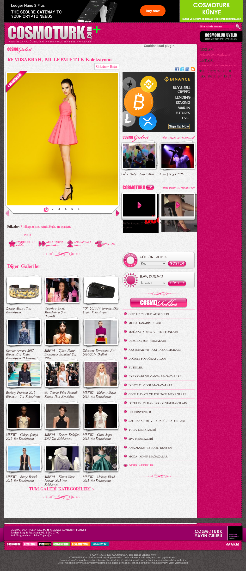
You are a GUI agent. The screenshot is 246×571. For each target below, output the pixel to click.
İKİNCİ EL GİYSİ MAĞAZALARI (150, 385)
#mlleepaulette (30, 226)
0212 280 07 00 (50, 532)
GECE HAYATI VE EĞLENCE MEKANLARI (157, 394)
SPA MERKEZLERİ (141, 438)
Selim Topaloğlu (42, 535)
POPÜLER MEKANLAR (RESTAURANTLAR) (158, 403)
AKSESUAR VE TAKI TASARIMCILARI (155, 349)
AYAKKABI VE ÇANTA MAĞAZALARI (155, 376)
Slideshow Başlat (106, 66)
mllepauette (64, 226)
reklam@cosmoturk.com (214, 54)
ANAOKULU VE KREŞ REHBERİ (150, 447)
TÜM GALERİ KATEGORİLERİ (60, 489)
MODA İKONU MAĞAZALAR (148, 456)
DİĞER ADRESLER (141, 465)
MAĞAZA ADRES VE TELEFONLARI (153, 332)
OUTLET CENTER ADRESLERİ (149, 314)
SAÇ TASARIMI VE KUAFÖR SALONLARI (157, 421)
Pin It (27, 235)
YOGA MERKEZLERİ (142, 429)
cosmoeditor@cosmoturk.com (218, 65)
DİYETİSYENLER (140, 412)
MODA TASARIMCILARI (145, 323)
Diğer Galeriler (24, 266)
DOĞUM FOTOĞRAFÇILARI (147, 358)
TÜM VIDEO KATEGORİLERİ (179, 188)
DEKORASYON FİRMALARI (147, 341)
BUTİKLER (136, 367)
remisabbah (48, 226)
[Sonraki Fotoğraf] (114, 215)
